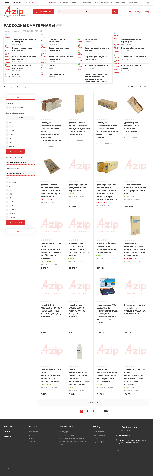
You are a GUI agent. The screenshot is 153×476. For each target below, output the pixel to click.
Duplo (11, 142)
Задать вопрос (98, 442)
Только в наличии (16, 108)
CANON (12, 135)
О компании (33, 432)
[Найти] (115, 11)
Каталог (8, 427)
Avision (12, 202)
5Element (12, 182)
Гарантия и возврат (66, 435)
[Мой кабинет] (148, 3)
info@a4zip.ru (124, 435)
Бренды (7, 436)
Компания (34, 427)
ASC (10, 194)
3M (10, 178)
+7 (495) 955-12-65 (13, 3)
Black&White (13, 210)
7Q (10, 186)
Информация (66, 427)
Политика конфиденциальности (71, 438)
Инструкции (64, 432)
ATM (10, 198)
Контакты (32, 442)
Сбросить (20, 97)
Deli (10, 138)
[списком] (145, 87)
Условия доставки (100, 435)
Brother (12, 214)
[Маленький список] (128, 87)
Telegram (118, 450)
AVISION (12, 123)
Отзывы (31, 438)
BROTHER (12, 127)
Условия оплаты (99, 432)
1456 (105, 411)
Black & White (14, 206)
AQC (10, 190)
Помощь (97, 427)
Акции (7, 432)
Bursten (12, 218)
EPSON (11, 146)
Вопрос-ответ (98, 438)
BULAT (11, 131)
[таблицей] (148, 87)
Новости (32, 435)
